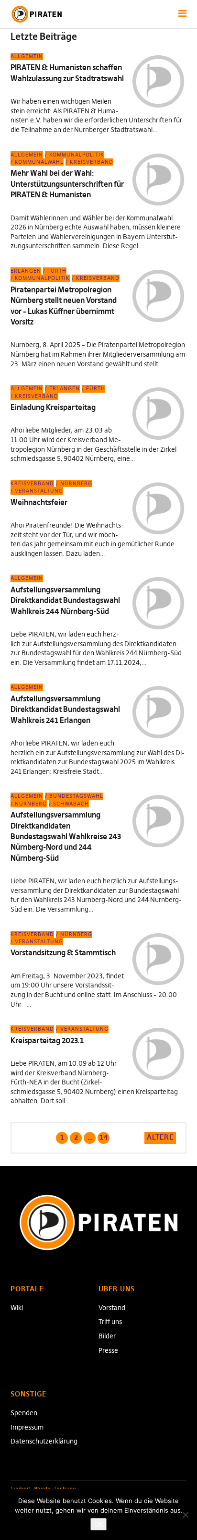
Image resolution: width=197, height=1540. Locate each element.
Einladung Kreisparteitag (53, 407)
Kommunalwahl (39, 161)
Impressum (27, 1427)
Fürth (56, 270)
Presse (108, 1350)
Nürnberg (76, 483)
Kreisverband (91, 161)
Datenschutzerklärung (44, 1441)
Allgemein (27, 56)
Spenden (24, 1412)
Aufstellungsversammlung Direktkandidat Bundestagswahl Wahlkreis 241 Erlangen (65, 709)
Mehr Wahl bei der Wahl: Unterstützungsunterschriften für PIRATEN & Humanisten (67, 183)
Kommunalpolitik (76, 154)
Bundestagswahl (76, 796)
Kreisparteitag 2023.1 (47, 1040)
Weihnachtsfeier (39, 502)
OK (98, 1524)
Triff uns (110, 1321)
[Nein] (185, 1514)
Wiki (17, 1307)
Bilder (107, 1336)
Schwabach (71, 803)
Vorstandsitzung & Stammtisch (63, 952)
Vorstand (111, 1307)
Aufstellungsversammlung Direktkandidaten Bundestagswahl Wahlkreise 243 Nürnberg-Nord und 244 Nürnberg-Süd (66, 836)
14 (103, 1137)
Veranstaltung (39, 490)
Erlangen (26, 270)
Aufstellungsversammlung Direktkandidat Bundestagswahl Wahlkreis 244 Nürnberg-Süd (65, 600)
